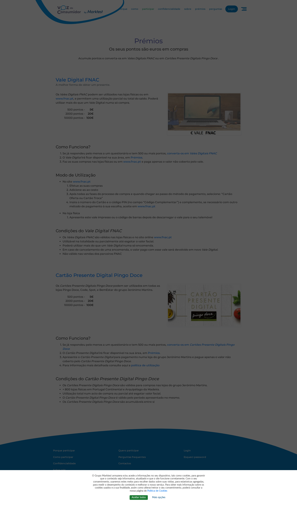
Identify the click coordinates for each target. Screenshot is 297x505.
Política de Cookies (157, 491)
